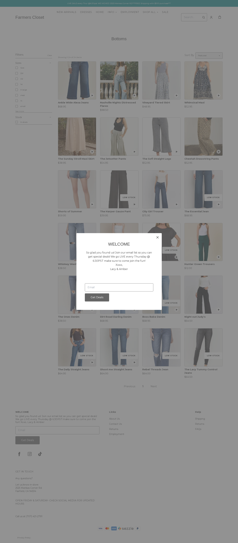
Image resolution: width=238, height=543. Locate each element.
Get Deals (97, 297)
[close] (157, 237)
